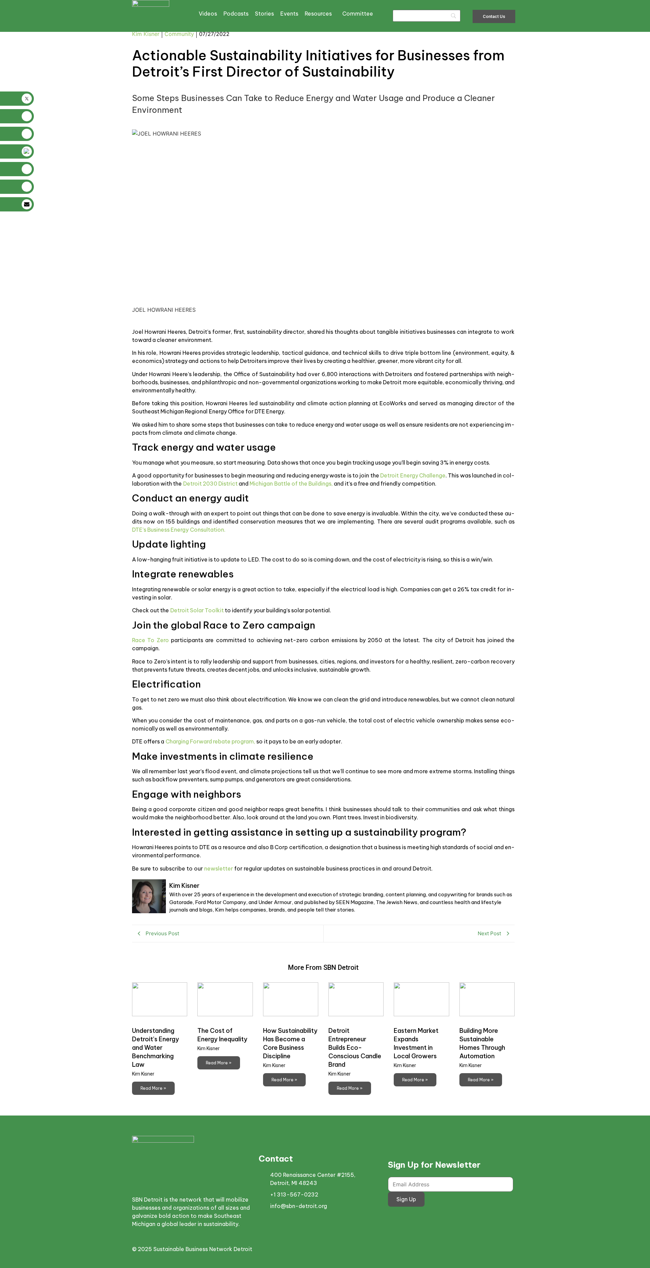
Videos (208, 13)
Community (179, 33)
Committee (357, 13)
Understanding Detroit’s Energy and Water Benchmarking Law (155, 1047)
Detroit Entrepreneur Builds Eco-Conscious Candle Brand (354, 1047)
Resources (318, 13)
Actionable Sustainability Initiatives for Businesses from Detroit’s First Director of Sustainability (318, 63)
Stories (264, 13)
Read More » (153, 1088)
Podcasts (235, 13)
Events (289, 13)
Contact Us (494, 16)
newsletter (218, 868)
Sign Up (406, 1199)
